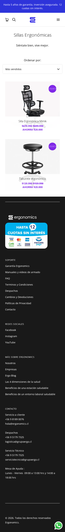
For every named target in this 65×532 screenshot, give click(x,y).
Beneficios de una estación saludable (26, 388)
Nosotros (10, 363)
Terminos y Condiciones (19, 284)
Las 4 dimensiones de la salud (22, 381)
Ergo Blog (10, 375)
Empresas (11, 369)
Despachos (11, 290)
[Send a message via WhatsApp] (58, 525)
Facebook (10, 330)
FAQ (7, 278)
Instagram (11, 336)
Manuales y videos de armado (22, 272)
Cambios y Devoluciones (19, 297)
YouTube (10, 342)
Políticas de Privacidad (18, 303)
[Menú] (58, 19)
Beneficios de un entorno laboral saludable (30, 394)
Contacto (10, 309)
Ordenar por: (32, 60)
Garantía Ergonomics (17, 266)
